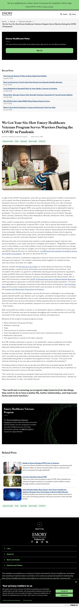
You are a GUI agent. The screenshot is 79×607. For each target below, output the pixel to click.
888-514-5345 (27, 429)
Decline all (64, 595)
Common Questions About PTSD (34, 477)
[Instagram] (42, 542)
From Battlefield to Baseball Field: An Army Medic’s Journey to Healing (30, 88)
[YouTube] (37, 542)
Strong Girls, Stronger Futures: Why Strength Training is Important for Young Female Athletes (38, 95)
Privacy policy (27, 600)
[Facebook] (32, 542)
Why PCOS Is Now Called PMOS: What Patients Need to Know (26, 101)
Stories (12, 21)
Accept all (64, 591)
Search (65, 14)
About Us (10, 554)
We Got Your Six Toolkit (28, 267)
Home (4, 21)
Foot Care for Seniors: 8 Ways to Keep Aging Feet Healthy (25, 76)
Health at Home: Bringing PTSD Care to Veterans (40, 463)
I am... (9, 548)
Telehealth (23, 141)
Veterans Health (25, 21)
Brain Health (33, 141)
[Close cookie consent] (76, 582)
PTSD (16, 141)
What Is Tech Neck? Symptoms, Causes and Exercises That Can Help (29, 107)
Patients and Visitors (14, 565)
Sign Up (39, 50)
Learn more (47, 7)
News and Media (13, 560)
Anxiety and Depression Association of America (24, 289)
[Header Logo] (7, 14)
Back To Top (39, 529)
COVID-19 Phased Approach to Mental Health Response (52, 279)
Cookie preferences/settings (11, 600)
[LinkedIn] (47, 542)
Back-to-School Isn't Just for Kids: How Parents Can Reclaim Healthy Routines (32, 82)
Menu (74, 14)
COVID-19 (42, 141)
